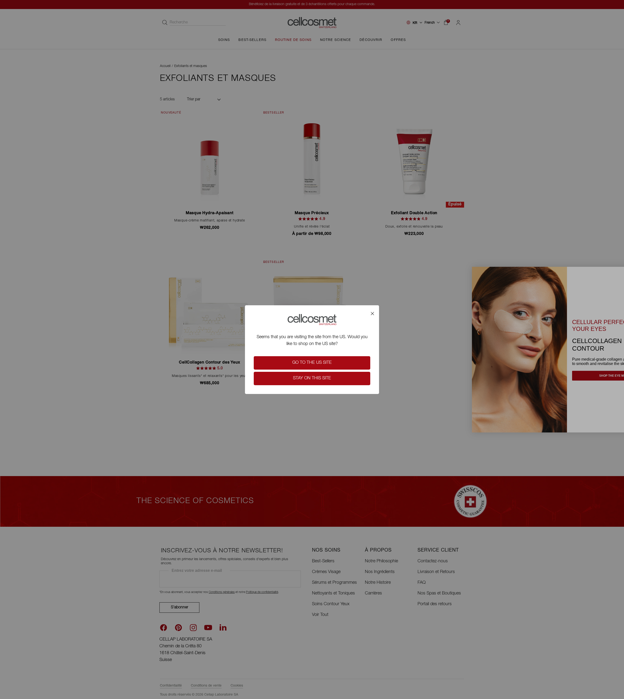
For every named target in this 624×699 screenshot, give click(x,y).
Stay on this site (312, 378)
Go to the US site (312, 363)
